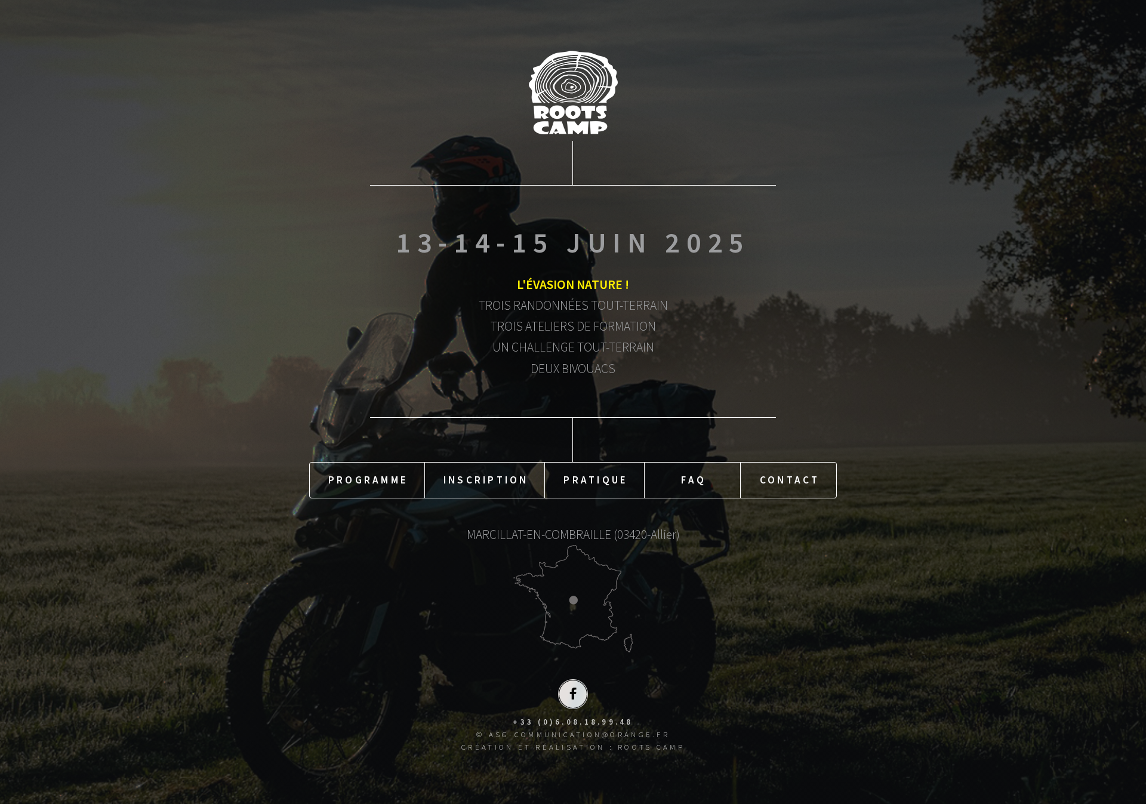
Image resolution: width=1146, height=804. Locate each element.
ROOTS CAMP (651, 746)
